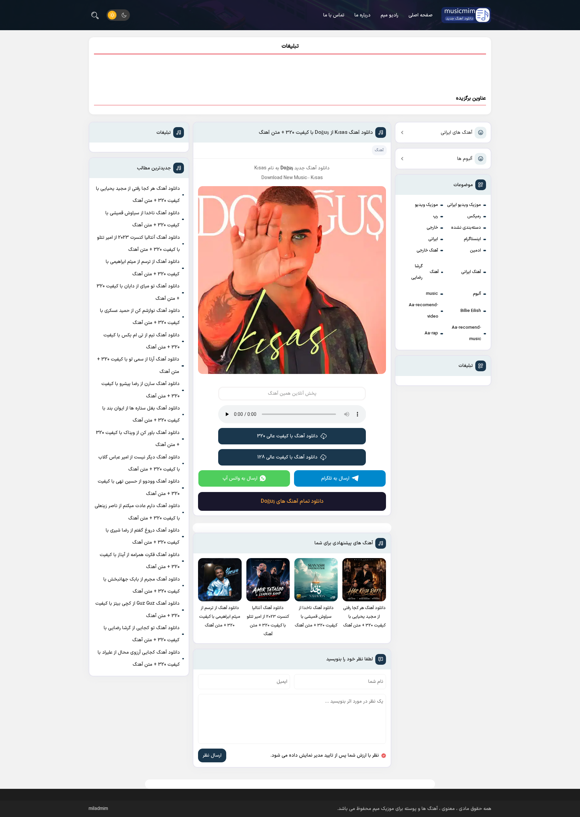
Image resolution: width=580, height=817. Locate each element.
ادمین (475, 250)
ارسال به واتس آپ (240, 478)
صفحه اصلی (420, 15)
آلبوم (477, 293)
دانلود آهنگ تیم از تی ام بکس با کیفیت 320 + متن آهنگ (141, 341)
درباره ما (362, 15)
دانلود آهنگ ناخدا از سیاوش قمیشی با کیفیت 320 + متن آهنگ (142, 219)
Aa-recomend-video (423, 311)
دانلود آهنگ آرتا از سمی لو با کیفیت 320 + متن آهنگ (138, 365)
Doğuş (287, 168)
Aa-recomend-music (466, 333)
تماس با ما (333, 15)
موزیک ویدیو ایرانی (464, 205)
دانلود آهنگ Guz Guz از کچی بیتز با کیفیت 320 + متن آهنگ (137, 609)
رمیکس (474, 216)
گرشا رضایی (417, 272)
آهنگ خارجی (427, 250)
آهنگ (434, 272)
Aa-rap (431, 333)
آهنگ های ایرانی (456, 132)
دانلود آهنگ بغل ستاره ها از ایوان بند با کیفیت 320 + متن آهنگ (141, 414)
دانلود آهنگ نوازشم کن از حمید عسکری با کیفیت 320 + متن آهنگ (140, 316)
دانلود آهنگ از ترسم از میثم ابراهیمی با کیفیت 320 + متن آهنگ (143, 267)
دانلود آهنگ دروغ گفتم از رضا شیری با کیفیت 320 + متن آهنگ (143, 536)
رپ (435, 216)
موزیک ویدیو (426, 205)
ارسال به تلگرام (335, 478)
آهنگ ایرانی (471, 272)
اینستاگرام (472, 239)
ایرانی (433, 239)
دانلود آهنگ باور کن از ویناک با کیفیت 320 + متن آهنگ (138, 438)
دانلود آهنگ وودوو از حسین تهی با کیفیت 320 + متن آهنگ (139, 487)
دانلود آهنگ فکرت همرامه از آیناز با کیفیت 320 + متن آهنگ (140, 560)
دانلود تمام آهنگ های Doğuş (292, 501)
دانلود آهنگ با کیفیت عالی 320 (287, 436)
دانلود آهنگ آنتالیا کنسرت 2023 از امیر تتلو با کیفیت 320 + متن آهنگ (138, 243)
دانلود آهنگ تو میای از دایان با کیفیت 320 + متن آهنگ (138, 292)
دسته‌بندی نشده (466, 227)
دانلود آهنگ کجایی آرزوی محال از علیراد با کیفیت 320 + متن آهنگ (139, 658)
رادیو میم (389, 15)
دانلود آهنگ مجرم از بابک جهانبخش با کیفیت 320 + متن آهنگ (141, 585)
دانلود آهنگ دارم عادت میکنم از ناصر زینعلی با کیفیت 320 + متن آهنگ (137, 512)
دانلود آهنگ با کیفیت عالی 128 (287, 457)
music (432, 293)
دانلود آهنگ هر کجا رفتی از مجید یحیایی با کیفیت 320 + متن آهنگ (138, 194)
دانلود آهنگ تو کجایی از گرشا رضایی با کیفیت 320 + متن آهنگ (142, 634)
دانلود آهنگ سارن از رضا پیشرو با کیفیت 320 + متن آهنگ (140, 389)
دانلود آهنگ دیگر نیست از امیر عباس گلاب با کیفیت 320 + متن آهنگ (139, 463)
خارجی (432, 227)
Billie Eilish (471, 311)
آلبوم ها (464, 158)
